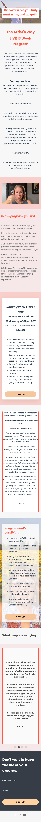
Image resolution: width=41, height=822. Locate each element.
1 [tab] (15, 747)
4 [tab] (26, 747)
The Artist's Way (10, 53)
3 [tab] (22, 747)
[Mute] (37, 202)
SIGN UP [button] (20, 394)
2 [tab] (19, 747)
